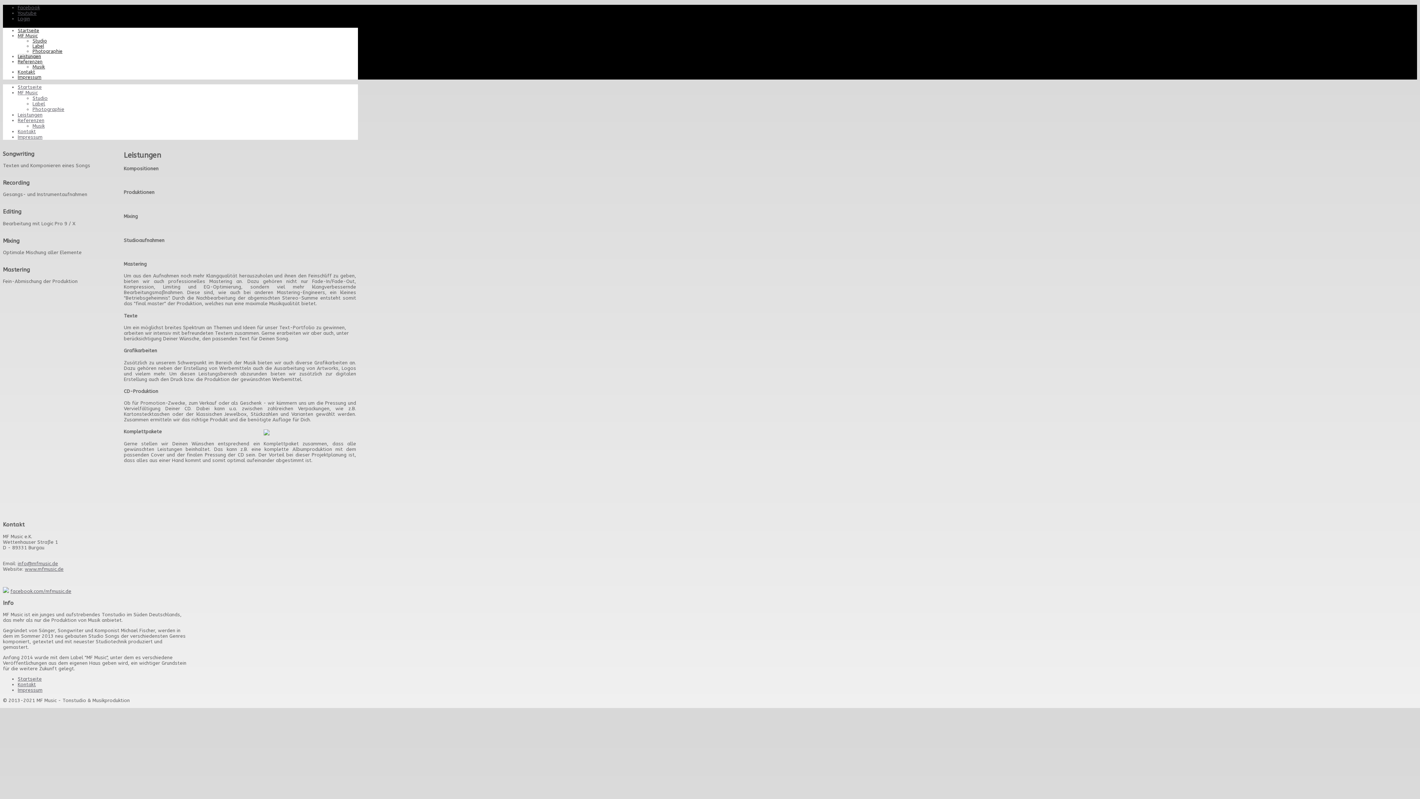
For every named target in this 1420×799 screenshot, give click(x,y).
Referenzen (30, 61)
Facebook (29, 7)
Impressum (29, 77)
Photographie (47, 51)
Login (24, 18)
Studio (40, 40)
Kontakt (26, 71)
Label (38, 45)
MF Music (28, 35)
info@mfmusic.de (38, 563)
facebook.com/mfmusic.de (40, 591)
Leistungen (29, 56)
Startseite (28, 30)
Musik (39, 66)
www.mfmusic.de (44, 569)
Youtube (27, 13)
